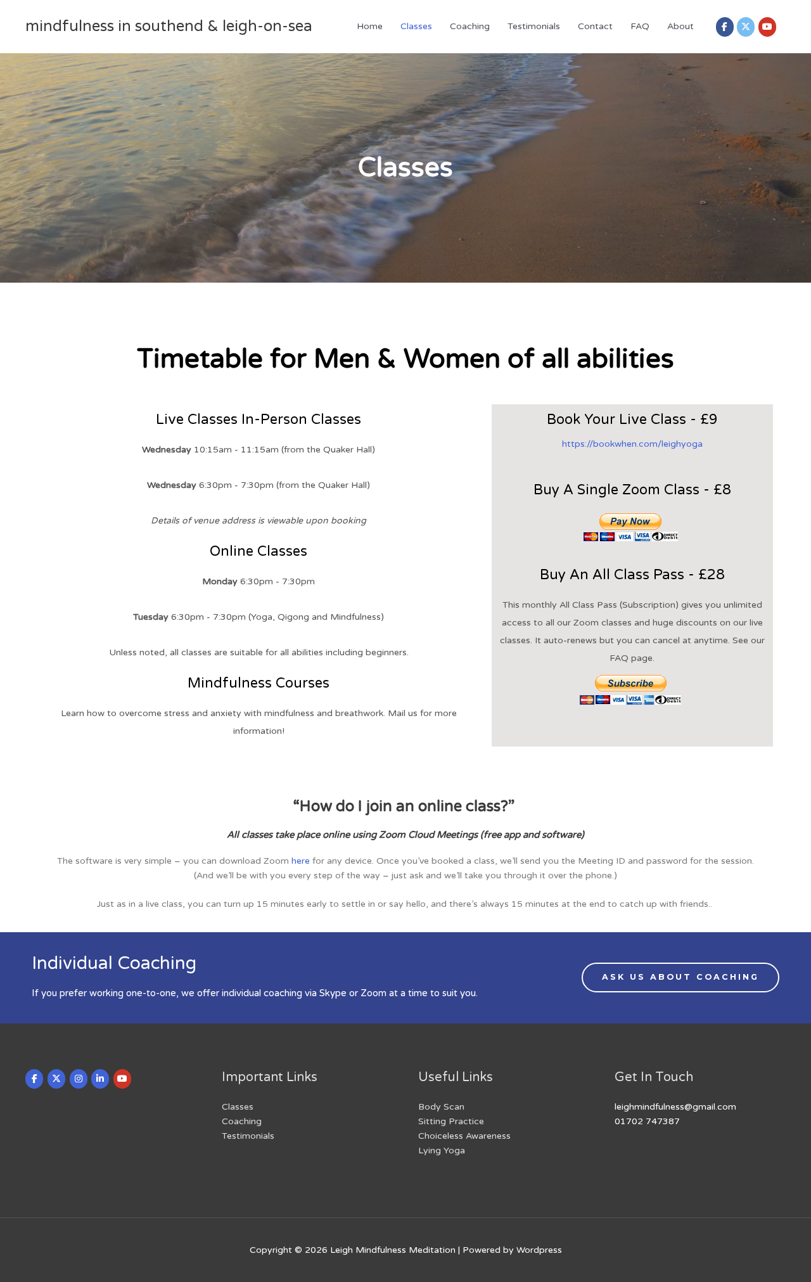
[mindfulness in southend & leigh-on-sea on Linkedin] (100, 1079)
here (300, 861)
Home (370, 26)
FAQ (639, 26)
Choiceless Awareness (464, 1136)
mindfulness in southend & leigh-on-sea (168, 26)
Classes (416, 26)
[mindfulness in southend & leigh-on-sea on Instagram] (78, 1079)
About (680, 26)
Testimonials (534, 26)
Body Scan (441, 1106)
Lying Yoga (441, 1150)
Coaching (470, 26)
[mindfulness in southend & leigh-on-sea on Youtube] (767, 27)
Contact (595, 26)
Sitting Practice (451, 1121)
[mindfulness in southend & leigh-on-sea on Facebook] (725, 27)
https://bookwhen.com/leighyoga (632, 444)
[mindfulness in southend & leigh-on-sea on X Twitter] (746, 27)
